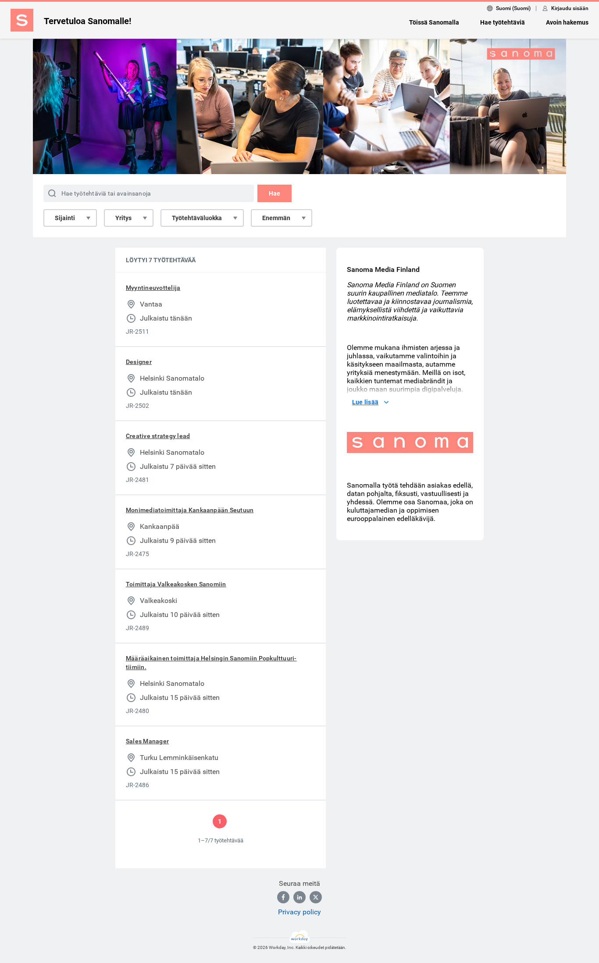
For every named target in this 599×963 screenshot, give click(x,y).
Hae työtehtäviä (502, 22)
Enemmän (276, 217)
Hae (274, 193)
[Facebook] (283, 897)
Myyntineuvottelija (153, 287)
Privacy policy (299, 912)
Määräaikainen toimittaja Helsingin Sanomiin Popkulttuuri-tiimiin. (211, 663)
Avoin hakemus (567, 22)
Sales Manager (147, 741)
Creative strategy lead (158, 435)
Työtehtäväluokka (197, 217)
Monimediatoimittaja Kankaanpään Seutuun (189, 510)
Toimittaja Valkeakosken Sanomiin (176, 584)
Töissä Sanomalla (434, 22)
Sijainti (65, 217)
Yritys (123, 217)
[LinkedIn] (299, 897)
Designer (139, 361)
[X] (316, 897)
